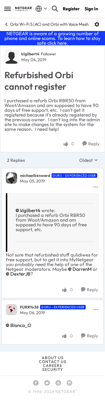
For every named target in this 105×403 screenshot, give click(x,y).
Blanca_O (20, 325)
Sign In (91, 8)
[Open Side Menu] (7, 8)
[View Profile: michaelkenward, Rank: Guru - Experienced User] (11, 178)
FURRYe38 (29, 307)
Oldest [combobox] (88, 160)
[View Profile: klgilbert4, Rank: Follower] (11, 57)
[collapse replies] (52, 171)
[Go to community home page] (23, 9)
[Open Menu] (97, 24)
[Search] (55, 8)
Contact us (52, 361)
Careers (52, 365)
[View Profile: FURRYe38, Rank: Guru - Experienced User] (11, 309)
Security (52, 369)
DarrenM (82, 269)
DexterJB (20, 274)
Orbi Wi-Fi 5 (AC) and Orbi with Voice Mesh (49, 24)
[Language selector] (41, 8)
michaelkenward (35, 175)
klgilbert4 (30, 54)
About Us (53, 357)
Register (71, 8)
